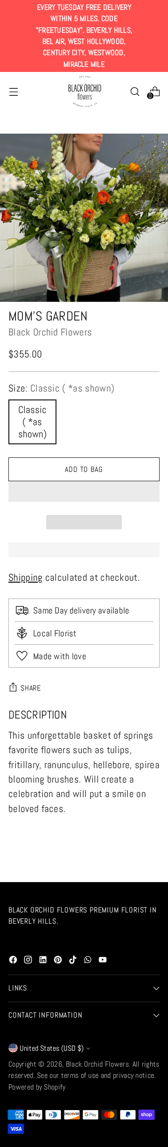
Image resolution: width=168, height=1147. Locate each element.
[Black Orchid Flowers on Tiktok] (73, 961)
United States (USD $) (52, 1048)
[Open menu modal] (13, 91)
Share (31, 688)
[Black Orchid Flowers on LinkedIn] (43, 961)
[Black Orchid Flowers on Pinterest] (58, 961)
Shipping (25, 577)
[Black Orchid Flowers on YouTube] (103, 961)
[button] (84, 491)
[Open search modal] (134, 91)
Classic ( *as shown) (32, 422)
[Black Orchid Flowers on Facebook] (14, 961)
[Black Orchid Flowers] (84, 91)
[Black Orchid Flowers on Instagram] (29, 961)
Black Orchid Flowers (50, 332)
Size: (61, 388)
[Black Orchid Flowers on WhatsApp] (88, 961)
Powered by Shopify (37, 1087)
